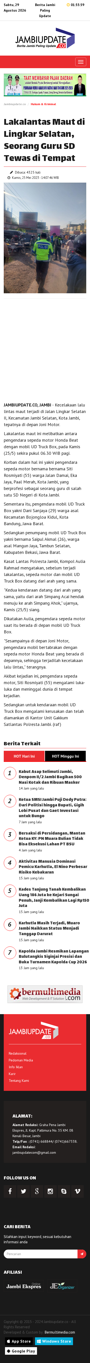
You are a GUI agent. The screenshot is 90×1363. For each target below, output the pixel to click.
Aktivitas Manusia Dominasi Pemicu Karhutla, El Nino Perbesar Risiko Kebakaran (53, 867)
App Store (21, 1341)
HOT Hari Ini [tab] (24, 756)
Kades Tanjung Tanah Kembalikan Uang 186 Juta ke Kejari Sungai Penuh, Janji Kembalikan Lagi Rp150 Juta (54, 898)
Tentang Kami (19, 1080)
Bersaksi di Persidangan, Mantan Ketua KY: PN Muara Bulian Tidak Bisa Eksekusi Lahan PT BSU (52, 839)
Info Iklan (16, 1067)
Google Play (23, 1350)
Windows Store (56, 1341)
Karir (12, 1073)
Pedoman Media (21, 1060)
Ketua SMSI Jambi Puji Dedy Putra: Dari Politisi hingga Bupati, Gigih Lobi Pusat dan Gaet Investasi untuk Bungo (52, 808)
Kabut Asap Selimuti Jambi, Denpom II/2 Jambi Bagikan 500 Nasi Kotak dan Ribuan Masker (50, 777)
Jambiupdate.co (15, 104)
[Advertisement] (45, 349)
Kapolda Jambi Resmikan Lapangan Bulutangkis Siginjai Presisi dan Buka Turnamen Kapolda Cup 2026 (54, 957)
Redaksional (17, 1053)
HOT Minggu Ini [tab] (65, 756)
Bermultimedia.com (60, 1332)
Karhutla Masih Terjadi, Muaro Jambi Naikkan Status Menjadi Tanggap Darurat (49, 929)
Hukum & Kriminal (43, 104)
